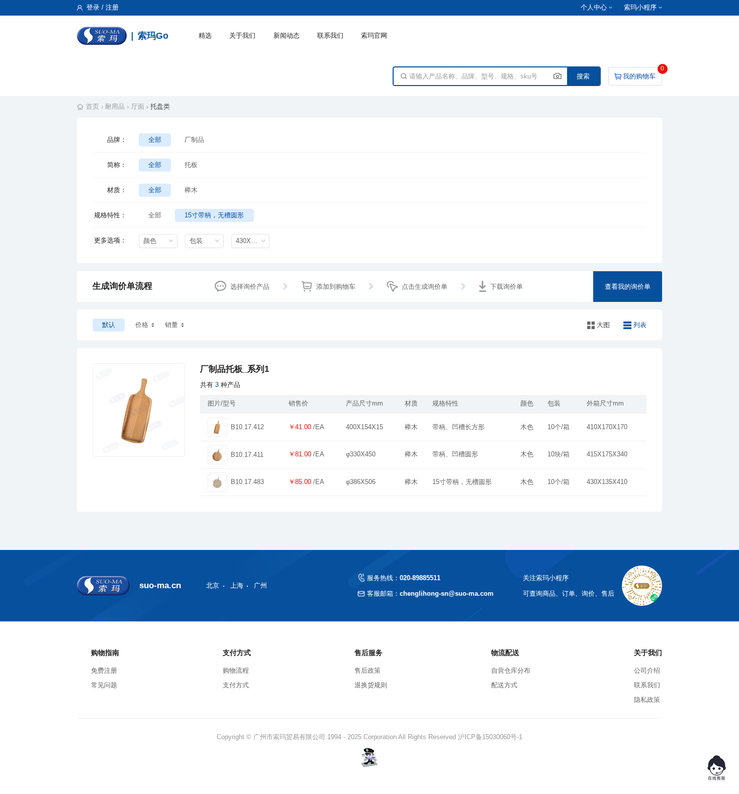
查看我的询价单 (628, 286)
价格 (141, 325)
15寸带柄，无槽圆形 (214, 215)
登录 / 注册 (101, 7)
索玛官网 (374, 35)
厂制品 (194, 139)
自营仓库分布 (510, 670)
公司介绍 (647, 670)
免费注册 (104, 670)
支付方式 (236, 685)
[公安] (369, 757)
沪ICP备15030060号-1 (490, 737)
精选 (205, 35)
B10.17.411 (247, 454)
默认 (108, 325)
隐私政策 (647, 699)
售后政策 (367, 670)
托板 (191, 165)
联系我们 (330, 35)
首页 (92, 106)
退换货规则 (370, 685)
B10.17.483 (247, 482)
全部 (154, 139)
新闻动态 (286, 35)
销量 (171, 325)
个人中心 (594, 7)
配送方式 (504, 685)
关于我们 (242, 35)
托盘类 (160, 106)
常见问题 (104, 685)
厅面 (137, 106)
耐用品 (115, 106)
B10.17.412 (247, 427)
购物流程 (236, 670)
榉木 (191, 190)
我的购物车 (639, 76)
